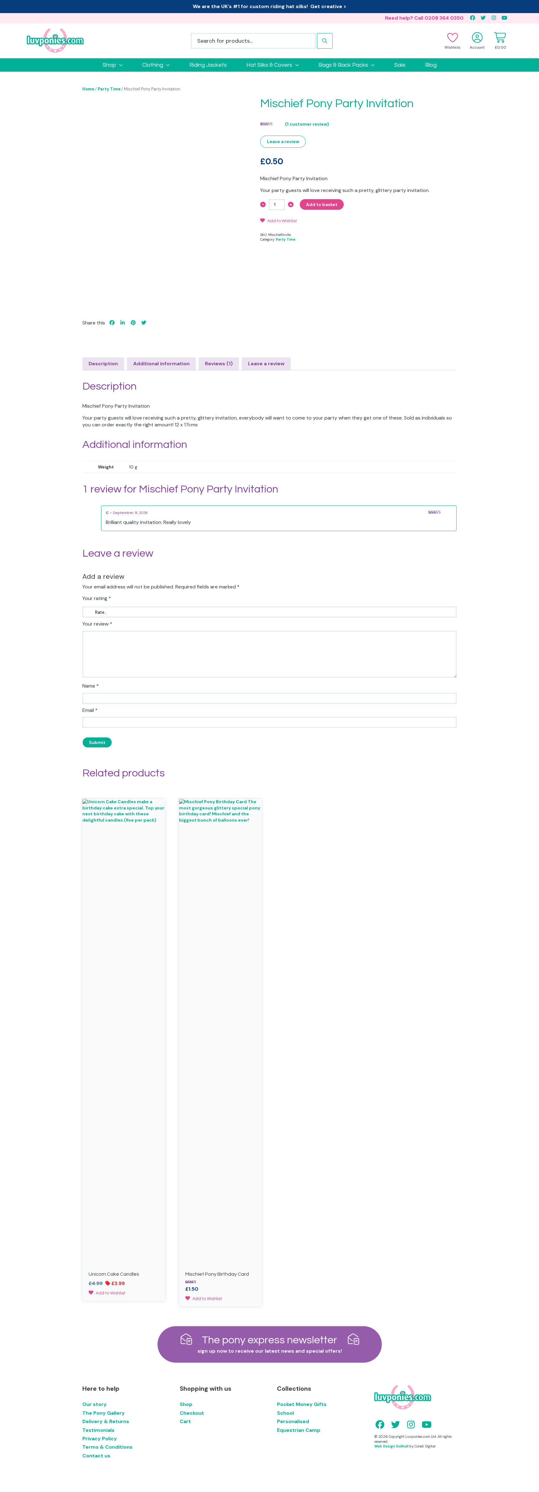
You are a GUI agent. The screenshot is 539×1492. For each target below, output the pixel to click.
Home (88, 89)
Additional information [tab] (161, 363)
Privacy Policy (99, 1438)
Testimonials (98, 1430)
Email (90, 710)
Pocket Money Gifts (302, 1404)
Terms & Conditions (107, 1447)
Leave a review (283, 141)
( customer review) (307, 124)
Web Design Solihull (391, 1446)
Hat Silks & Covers (269, 65)
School (285, 1413)
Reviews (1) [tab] (219, 363)
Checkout (192, 1413)
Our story (94, 1404)
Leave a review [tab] (266, 363)
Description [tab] (103, 363)
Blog (431, 65)
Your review (97, 624)
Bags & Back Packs (343, 65)
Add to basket (321, 204)
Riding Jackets (208, 65)
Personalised (293, 1421)
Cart (185, 1421)
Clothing (152, 65)
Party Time (109, 89)
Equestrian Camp (298, 1430)
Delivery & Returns (105, 1421)
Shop (109, 65)
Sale (399, 65)
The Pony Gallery (103, 1413)
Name (90, 686)
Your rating (96, 598)
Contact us (96, 1455)
